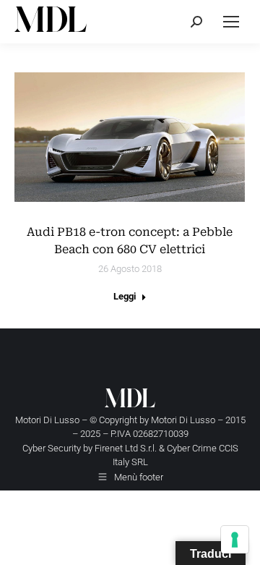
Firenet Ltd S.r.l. (126, 448)
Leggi (124, 296)
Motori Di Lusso (183, 420)
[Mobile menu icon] (231, 21)
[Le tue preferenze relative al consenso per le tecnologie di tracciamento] (234, 539)
